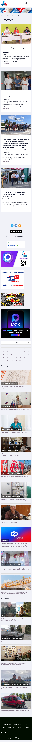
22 (16, 357)
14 (11, 355)
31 (24, 360)
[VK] (2, 732)
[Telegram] (9, 732)
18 (28, 355)
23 (20, 357)
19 (3, 357)
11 (28, 352)
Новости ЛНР (8, 725)
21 (11, 357)
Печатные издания (8, 727)
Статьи (26, 725)
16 (20, 355)
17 (24, 355)
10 (24, 352)
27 (7, 360)
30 (20, 360)
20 (7, 357)
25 (28, 357)
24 (24, 357)
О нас (27, 727)
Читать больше (6, 63)
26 (3, 360)
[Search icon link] (26, 3)
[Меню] (30, 3)
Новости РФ (18, 725)
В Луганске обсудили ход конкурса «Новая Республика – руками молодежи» (14, 50)
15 (16, 355)
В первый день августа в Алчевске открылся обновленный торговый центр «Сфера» (13, 194)
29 (16, 360)
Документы (20, 727)
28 (12, 360)
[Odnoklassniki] (5, 732)
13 (7, 355)
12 (3, 355)
